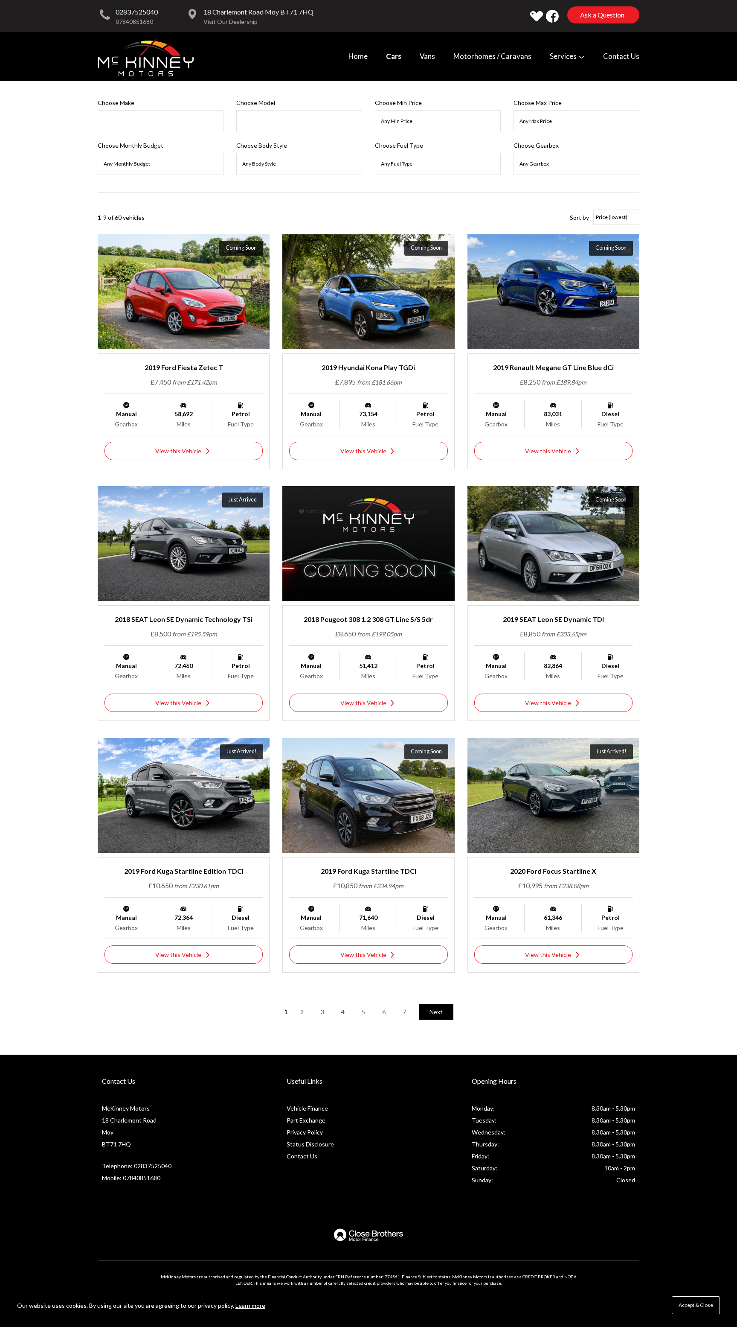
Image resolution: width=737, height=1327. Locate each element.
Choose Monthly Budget (130, 145)
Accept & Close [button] (696, 1305)
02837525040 (137, 12)
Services (564, 56)
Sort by (579, 217)
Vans (427, 56)
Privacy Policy (305, 1132)
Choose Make (116, 102)
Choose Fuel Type (399, 145)
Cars (393, 56)
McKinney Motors (146, 56)
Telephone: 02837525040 (136, 1166)
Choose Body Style (261, 145)
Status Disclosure (310, 1144)
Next (436, 1011)
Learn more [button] (250, 1305)
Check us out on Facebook (552, 16)
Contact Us (621, 56)
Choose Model (255, 102)
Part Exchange (306, 1120)
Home (358, 56)
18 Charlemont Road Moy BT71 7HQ (258, 12)
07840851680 (134, 21)
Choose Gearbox (536, 145)
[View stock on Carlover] (536, 16)
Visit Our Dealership (230, 21)
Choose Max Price (538, 102)
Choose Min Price (398, 102)
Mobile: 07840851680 (131, 1177)
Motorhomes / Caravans (492, 56)
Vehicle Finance (307, 1108)
